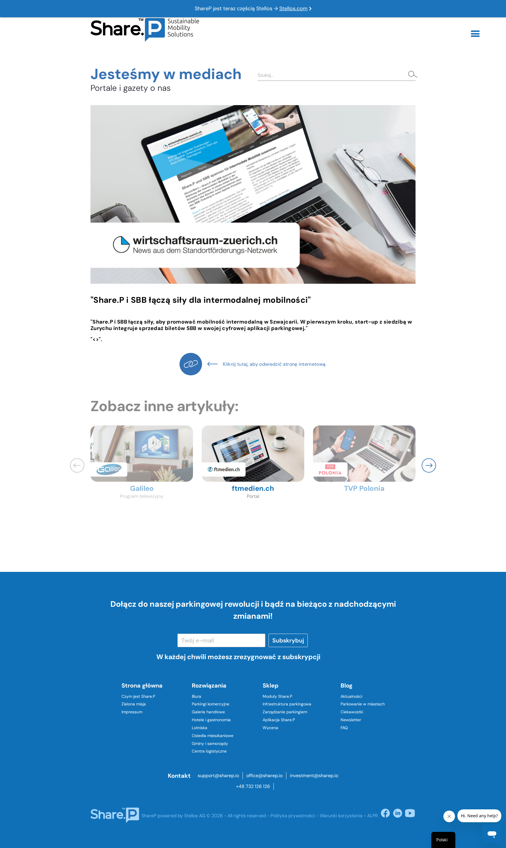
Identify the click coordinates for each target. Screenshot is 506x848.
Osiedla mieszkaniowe (212, 735)
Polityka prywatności (293, 816)
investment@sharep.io (314, 775)
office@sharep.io (264, 775)
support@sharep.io (218, 775)
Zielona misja (134, 704)
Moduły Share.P (277, 696)
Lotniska (199, 727)
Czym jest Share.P (138, 696)
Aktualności (351, 696)
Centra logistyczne (209, 751)
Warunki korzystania (341, 816)
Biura (196, 696)
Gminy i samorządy (210, 743)
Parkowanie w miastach (363, 704)
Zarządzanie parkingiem (285, 711)
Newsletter (351, 719)
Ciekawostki (352, 711)
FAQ (344, 727)
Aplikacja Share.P (279, 719)
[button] (429, 465)
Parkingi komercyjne (210, 704)
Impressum (132, 711)
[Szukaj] (411, 75)
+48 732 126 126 (253, 786)
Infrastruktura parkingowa (287, 704)
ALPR (372, 816)
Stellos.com (293, 8)
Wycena (270, 727)
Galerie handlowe (208, 711)
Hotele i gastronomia (211, 719)
